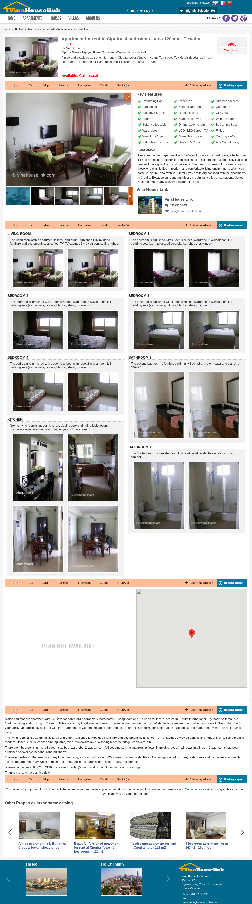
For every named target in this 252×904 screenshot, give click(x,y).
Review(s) (123, 85)
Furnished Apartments (59, 29)
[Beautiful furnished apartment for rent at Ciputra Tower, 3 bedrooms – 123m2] (95, 839)
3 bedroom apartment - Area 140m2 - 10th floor (206, 845)
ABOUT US (93, 18)
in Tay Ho (82, 29)
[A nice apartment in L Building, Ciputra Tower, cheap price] (39, 839)
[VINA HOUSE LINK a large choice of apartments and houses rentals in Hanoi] (32, 11)
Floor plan (84, 85)
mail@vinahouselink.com (186, 211)
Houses (55, 18)
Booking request (233, 85)
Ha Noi (19, 29)
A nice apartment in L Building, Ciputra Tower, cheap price (42, 845)
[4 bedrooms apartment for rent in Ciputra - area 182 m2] (150, 839)
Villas (73, 18)
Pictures (63, 85)
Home (11, 18)
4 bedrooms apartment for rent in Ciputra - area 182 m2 (153, 845)
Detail (104, 85)
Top (31, 85)
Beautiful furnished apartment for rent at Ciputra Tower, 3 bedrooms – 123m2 (96, 847)
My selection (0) (203, 10)
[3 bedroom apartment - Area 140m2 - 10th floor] (206, 839)
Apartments (32, 18)
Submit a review (195, 789)
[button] (192, 633)
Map (46, 85)
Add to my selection (201, 85)
